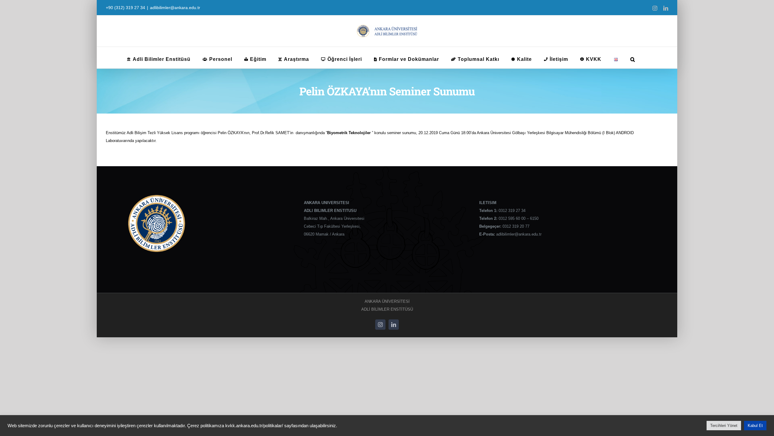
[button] (632, 57)
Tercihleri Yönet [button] (723, 425)
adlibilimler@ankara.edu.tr (175, 7)
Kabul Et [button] (755, 425)
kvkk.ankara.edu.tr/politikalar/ (254, 425)
